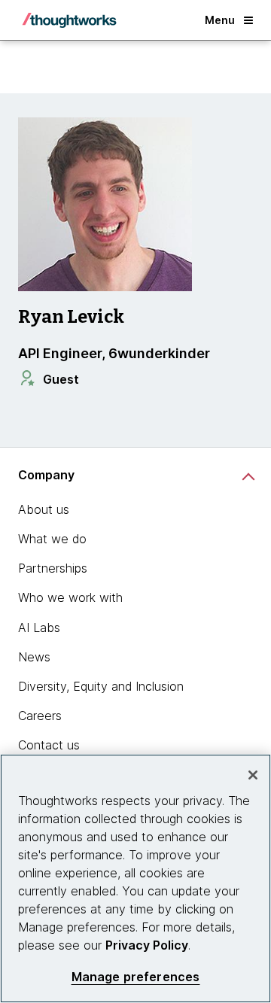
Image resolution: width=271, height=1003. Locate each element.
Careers (40, 715)
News (34, 656)
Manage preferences (136, 977)
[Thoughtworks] (69, 20)
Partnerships (52, 568)
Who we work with (70, 597)
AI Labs (39, 627)
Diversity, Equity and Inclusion (101, 686)
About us (43, 509)
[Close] (252, 775)
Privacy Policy (146, 945)
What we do (52, 538)
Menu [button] (220, 20)
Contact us (49, 744)
